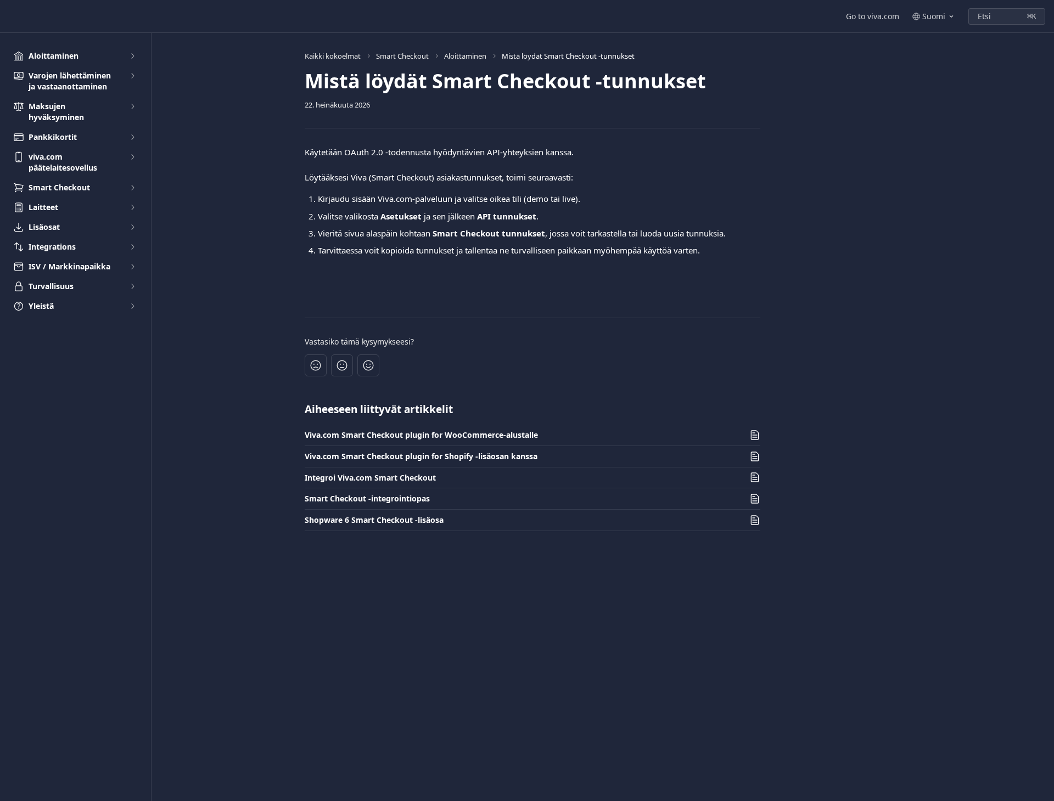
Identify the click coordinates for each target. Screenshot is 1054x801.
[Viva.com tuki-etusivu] (11, 16)
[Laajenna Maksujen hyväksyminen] (132, 106)
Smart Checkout (402, 56)
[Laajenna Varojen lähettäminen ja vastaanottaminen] (132, 75)
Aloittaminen (465, 56)
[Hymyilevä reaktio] (368, 365)
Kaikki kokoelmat (333, 56)
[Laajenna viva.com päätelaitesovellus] (132, 157)
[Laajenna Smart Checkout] (132, 187)
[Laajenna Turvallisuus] (132, 286)
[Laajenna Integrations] (132, 247)
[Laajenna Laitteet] (132, 207)
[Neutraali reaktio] (342, 365)
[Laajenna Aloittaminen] (132, 56)
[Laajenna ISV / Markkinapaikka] (132, 266)
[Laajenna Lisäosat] (132, 227)
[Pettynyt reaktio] (316, 365)
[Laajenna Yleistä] (132, 306)
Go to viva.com (872, 16)
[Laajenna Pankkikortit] (132, 137)
